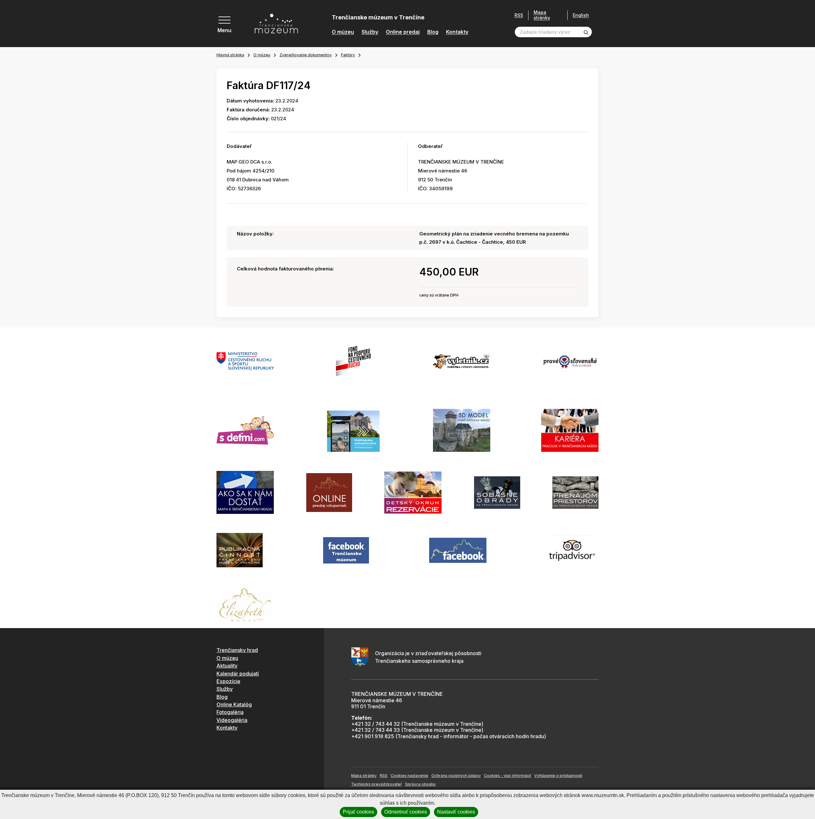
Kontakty (457, 32)
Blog (432, 32)
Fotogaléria (230, 712)
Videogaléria (231, 720)
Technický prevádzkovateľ (376, 784)
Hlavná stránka (230, 54)
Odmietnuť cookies (405, 812)
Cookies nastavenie (409, 775)
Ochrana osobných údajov (456, 775)
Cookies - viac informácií (507, 775)
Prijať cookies (358, 812)
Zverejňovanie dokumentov (306, 54)
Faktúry (348, 54)
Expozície (228, 681)
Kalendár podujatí (237, 673)
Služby (370, 32)
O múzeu (343, 32)
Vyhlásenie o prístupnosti (558, 775)
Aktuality (226, 665)
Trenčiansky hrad (237, 650)
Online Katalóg (234, 704)
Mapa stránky (542, 15)
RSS (518, 15)
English (581, 15)
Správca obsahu (420, 784)
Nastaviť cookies (456, 812)
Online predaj (403, 32)
